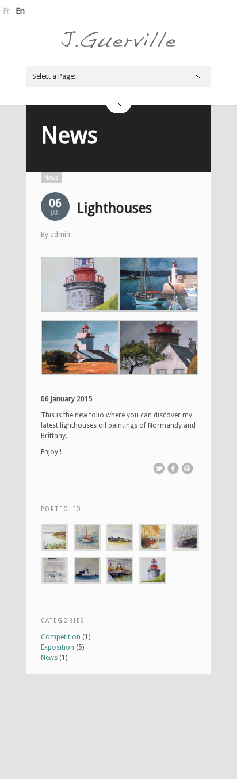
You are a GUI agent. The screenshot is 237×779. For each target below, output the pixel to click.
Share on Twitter (159, 468)
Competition (61, 637)
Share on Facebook (173, 468)
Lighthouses (114, 208)
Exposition (57, 647)
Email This (187, 468)
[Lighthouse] (79, 285)
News (69, 135)
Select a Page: (53, 76)
